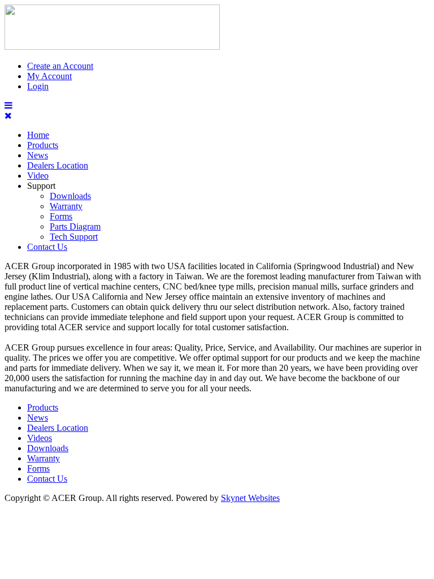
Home (38, 135)
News (37, 155)
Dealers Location (57, 165)
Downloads (70, 196)
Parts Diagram (75, 226)
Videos (39, 438)
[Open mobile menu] (8, 105)
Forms (61, 216)
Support (41, 186)
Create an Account (60, 66)
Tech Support (74, 236)
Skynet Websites (250, 498)
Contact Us (47, 247)
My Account (49, 76)
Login (38, 86)
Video (38, 175)
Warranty (66, 206)
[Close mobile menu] (8, 115)
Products (42, 145)
